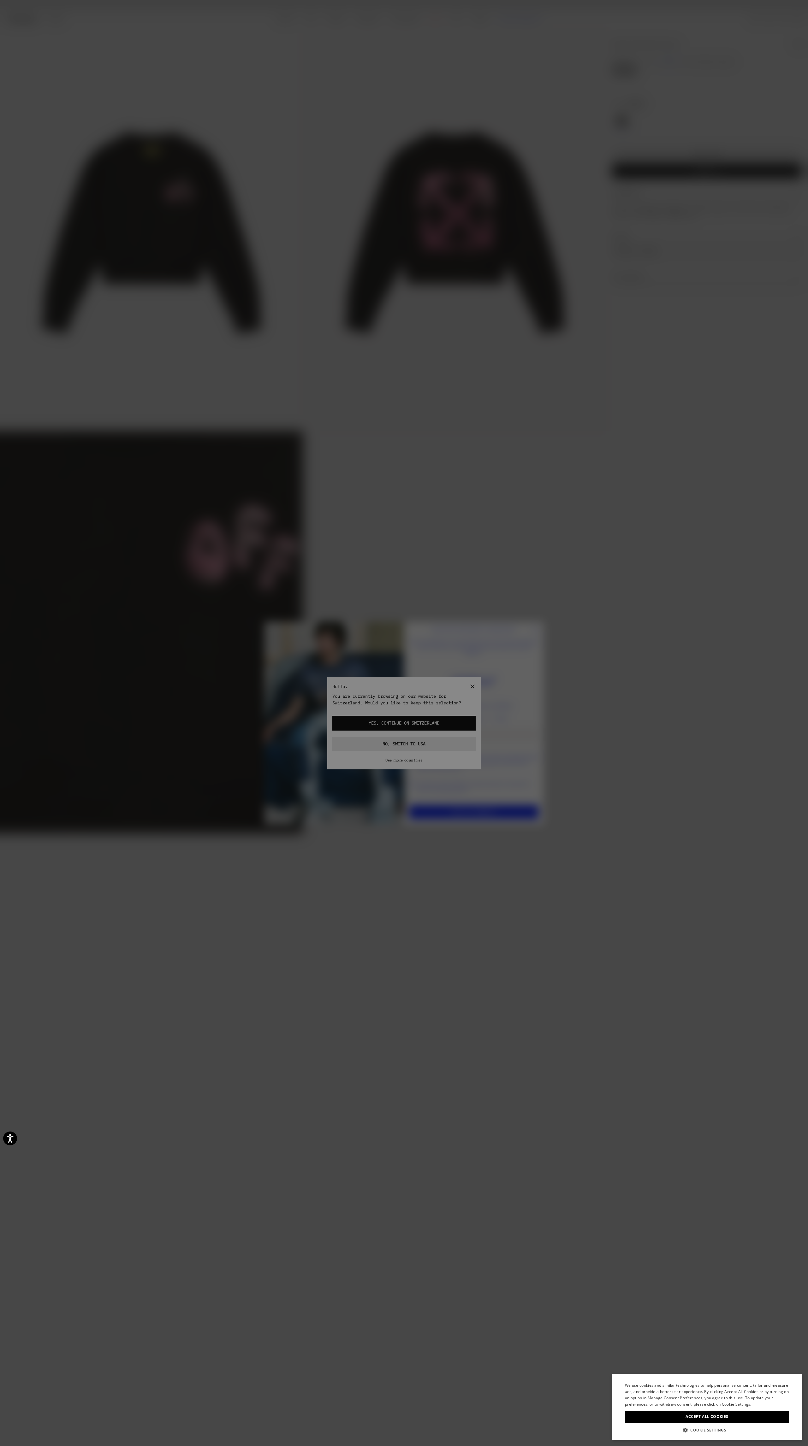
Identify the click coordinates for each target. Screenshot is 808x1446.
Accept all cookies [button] (707, 1416)
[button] (707, 1430)
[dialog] (707, 1407)
